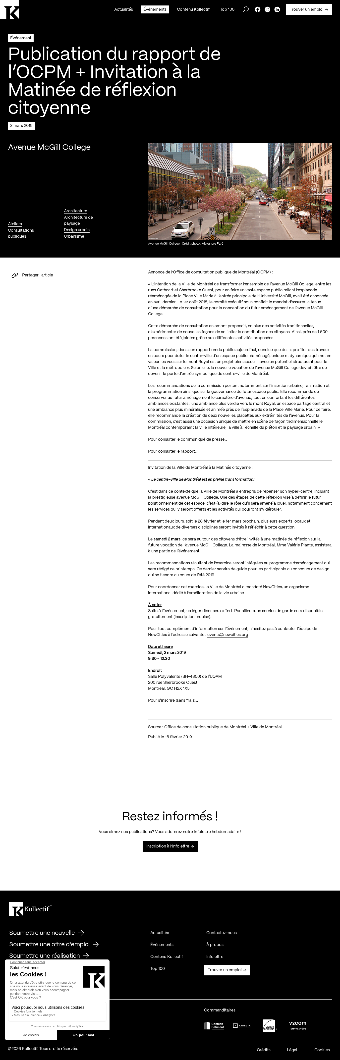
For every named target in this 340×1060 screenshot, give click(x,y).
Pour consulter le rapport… (172, 451)
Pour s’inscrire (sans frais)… (173, 700)
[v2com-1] (298, 1025)
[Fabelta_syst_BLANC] (242, 1025)
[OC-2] (270, 1025)
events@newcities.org (227, 635)
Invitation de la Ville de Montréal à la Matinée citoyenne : (200, 468)
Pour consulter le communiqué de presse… (187, 439)
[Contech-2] (214, 1025)
